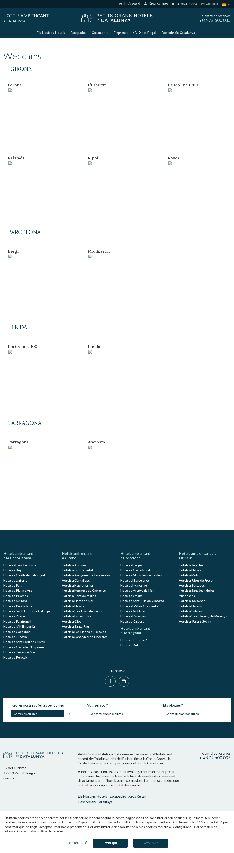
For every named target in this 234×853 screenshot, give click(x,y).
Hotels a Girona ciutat (77, 570)
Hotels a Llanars (190, 570)
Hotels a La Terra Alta (135, 640)
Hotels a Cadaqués (16, 632)
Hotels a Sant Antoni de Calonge (26, 611)
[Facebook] (110, 680)
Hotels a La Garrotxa (76, 616)
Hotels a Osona (131, 596)
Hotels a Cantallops (76, 580)
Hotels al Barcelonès (135, 580)
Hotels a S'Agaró (15, 601)
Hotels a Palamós (15, 596)
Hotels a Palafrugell (17, 621)
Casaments (100, 32)
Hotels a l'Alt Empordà (19, 626)
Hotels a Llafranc (15, 580)
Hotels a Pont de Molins (79, 596)
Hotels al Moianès (133, 616)
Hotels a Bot (129, 645)
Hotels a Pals (12, 585)
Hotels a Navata (73, 606)
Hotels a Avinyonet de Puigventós (86, 575)
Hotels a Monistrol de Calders (141, 575)
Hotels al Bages (131, 565)
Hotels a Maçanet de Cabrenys (84, 590)
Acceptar (150, 843)
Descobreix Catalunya (178, 32)
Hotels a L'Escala (15, 637)
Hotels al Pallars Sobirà (195, 621)
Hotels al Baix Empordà (19, 565)
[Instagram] (124, 680)
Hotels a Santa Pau (75, 626)
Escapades (78, 32)
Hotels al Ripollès (191, 565)
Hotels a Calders (132, 621)
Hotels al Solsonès (192, 601)
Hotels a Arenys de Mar (137, 590)
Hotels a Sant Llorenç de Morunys (203, 616)
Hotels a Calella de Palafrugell (24, 575)
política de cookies (50, 831)
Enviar (68, 714)
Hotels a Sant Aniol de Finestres (85, 637)
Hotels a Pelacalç (15, 657)
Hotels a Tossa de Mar (19, 652)
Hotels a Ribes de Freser (196, 580)
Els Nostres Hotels (51, 32)
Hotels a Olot (71, 621)
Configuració (76, 843)
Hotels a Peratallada (17, 606)
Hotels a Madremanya (77, 585)
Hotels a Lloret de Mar (77, 601)
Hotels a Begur (14, 570)
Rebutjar (110, 843)
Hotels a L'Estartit (16, 616)
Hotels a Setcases (192, 585)
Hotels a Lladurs (190, 606)
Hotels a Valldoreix (133, 611)
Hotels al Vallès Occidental (139, 606)
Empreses (121, 32)
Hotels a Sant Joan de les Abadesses (197, 592)
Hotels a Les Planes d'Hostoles (84, 632)
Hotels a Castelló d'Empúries (23, 647)
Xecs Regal (147, 32)
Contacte (211, 3)
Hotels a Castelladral (135, 570)
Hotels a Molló (189, 575)
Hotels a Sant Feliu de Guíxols (24, 642)
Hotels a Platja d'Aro (17, 590)
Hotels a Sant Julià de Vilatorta (142, 601)
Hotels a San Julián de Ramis (82, 611)
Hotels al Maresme (133, 585)
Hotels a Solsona (191, 611)
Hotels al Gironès (74, 565)
